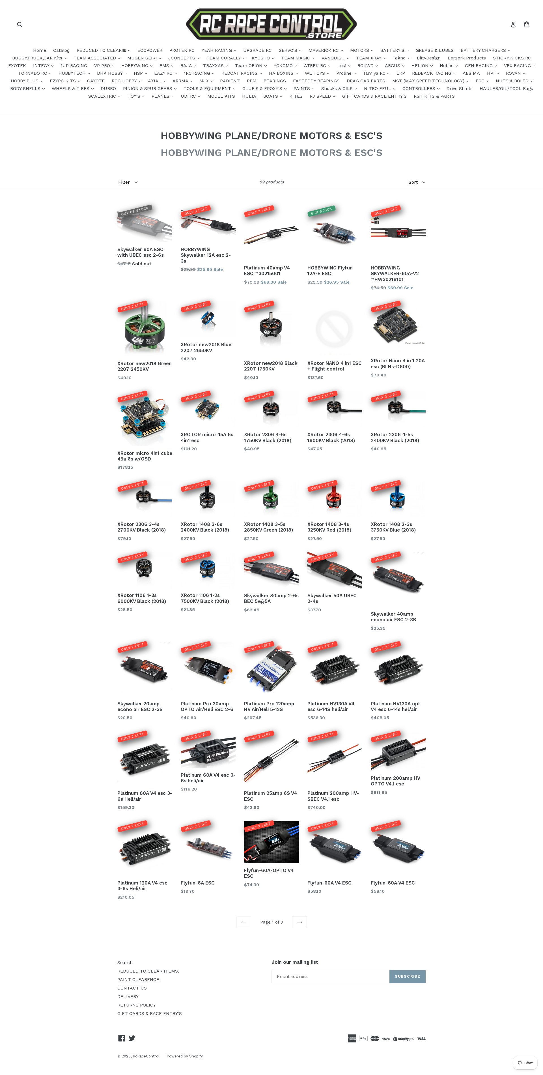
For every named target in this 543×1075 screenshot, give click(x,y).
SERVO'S (289, 50)
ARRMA (181, 80)
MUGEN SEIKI (142, 58)
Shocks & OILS (337, 88)
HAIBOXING (282, 73)
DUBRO (108, 88)
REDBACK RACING (432, 73)
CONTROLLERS (419, 88)
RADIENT (230, 80)
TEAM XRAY (369, 58)
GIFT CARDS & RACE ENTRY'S (374, 96)
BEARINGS (275, 80)
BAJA (186, 65)
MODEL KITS (221, 96)
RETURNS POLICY (136, 1005)
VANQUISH (334, 58)
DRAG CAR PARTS (366, 80)
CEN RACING (479, 65)
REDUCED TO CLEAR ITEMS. (148, 971)
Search (125, 962)
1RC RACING (198, 73)
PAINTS (302, 88)
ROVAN (514, 73)
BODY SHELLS (26, 88)
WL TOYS (315, 73)
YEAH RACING (217, 50)
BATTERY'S (393, 50)
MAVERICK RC (324, 50)
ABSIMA (471, 73)
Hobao (447, 65)
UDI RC (189, 96)
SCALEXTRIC (103, 96)
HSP (139, 73)
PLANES (161, 96)
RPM (252, 80)
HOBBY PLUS (25, 80)
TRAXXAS (214, 65)
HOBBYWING (135, 65)
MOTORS (360, 50)
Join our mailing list (295, 962)
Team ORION (249, 65)
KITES (296, 96)
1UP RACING (74, 65)
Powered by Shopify (185, 1056)
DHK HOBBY (110, 73)
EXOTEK (17, 65)
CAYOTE (96, 80)
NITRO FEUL (378, 88)
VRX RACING (518, 65)
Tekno (400, 58)
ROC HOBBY (125, 80)
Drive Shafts (460, 88)
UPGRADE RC (257, 50)
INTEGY (42, 65)
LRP (401, 73)
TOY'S (135, 96)
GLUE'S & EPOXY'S (263, 88)
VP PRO (102, 65)
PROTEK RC (182, 50)
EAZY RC (164, 73)
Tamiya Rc (375, 73)
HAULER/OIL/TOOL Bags (506, 88)
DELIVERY (128, 996)
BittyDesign (429, 58)
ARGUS (393, 65)
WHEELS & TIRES (71, 88)
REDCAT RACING (240, 73)
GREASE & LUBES (435, 50)
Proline (344, 73)
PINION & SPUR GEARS (148, 88)
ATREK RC (315, 65)
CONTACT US (132, 988)
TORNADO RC (33, 73)
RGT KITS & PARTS (434, 96)
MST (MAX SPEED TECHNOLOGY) (429, 80)
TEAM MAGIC (296, 58)
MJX (204, 80)
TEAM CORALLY (224, 58)
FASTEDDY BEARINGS (316, 80)
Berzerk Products (467, 58)
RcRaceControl (146, 1056)
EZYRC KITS (63, 80)
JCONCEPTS (182, 58)
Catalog (61, 50)
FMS (165, 65)
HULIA (249, 96)
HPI (491, 73)
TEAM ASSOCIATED (95, 58)
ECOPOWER (149, 50)
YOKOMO (284, 65)
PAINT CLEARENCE (138, 979)
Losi (342, 65)
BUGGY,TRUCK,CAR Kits (38, 58)
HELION (420, 65)
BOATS (271, 96)
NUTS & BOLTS (513, 80)
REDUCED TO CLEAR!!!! (102, 50)
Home (39, 50)
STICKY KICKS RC (512, 58)
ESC (481, 80)
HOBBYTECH (73, 73)
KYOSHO (261, 58)
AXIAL (155, 80)
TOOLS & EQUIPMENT (208, 88)
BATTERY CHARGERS (484, 50)
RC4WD (366, 65)
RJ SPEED (321, 96)
